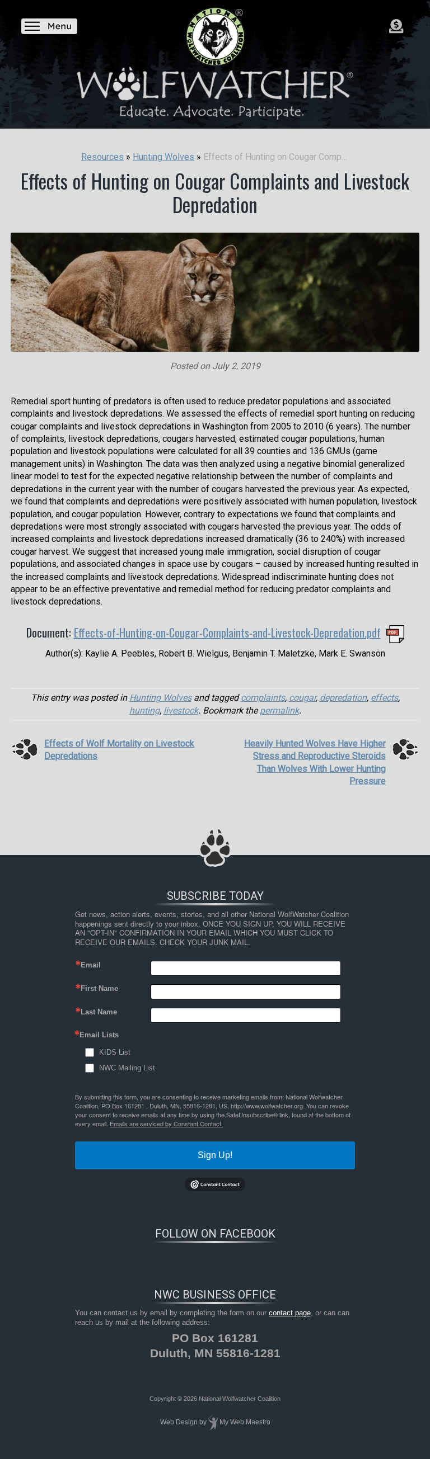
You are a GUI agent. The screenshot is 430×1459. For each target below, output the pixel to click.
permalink (279, 710)
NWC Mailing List (127, 1068)
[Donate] (396, 26)
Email (91, 965)
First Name (99, 988)
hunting (144, 710)
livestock (180, 710)
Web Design (179, 1422)
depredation (343, 697)
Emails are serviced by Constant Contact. (166, 1123)
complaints (263, 697)
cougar (302, 697)
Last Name (99, 1012)
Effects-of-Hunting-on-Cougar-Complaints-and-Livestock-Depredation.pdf (227, 632)
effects (384, 697)
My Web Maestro (244, 1422)
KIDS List (114, 1052)
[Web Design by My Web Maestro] (213, 1422)
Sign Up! (215, 1155)
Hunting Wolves (160, 697)
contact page (290, 1313)
